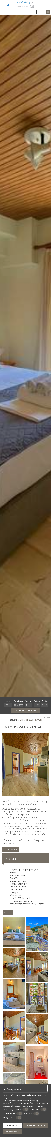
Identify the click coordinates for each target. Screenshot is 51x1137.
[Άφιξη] (8, 705)
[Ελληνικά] (8, 5)
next (48, 718)
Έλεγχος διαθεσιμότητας (25, 711)
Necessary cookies (12, 1109)
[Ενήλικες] (37, 705)
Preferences (9, 1113)
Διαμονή (13, 719)
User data (34, 1109)
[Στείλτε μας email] (38, 12)
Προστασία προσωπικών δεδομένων (27, 1106)
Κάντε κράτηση (10, 849)
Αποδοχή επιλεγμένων (35, 1125)
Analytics (28, 1113)
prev (44, 718)
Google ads (8, 1117)
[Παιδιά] (44, 705)
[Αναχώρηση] (19, 705)
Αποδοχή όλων (12, 1131)
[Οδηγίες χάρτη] (43, 12)
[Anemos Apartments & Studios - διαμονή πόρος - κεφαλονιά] (25, 4)
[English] (3, 5)
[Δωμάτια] (28, 705)
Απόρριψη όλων (12, 1125)
